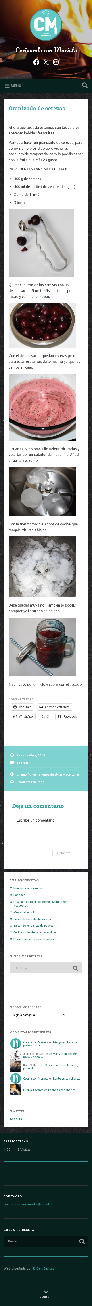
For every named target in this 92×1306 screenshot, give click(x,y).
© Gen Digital (43, 1268)
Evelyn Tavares (33, 1090)
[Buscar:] (46, 967)
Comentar (64, 853)
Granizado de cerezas (37, 108)
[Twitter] (46, 61)
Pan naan (19, 895)
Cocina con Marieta (35, 1042)
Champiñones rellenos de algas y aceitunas (48, 774)
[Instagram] (55, 61)
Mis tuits (16, 1119)
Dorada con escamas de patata (34, 939)
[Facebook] (36, 61)
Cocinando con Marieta (46, 49)
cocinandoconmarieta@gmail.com (30, 1204)
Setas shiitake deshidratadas (32, 919)
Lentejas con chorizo (67, 1078)
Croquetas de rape (30, 782)
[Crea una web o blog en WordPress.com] (46, 1291)
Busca (83, 85)
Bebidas (23, 762)
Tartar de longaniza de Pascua (33, 925)
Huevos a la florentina (28, 888)
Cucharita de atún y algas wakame (36, 932)
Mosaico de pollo (24, 912)
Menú (16, 86)
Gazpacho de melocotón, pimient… (50, 1067)
